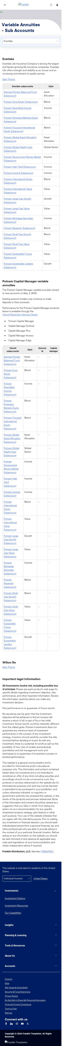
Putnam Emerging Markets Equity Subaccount (21, 119)
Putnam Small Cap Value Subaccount (16, 245)
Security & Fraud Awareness (17, 1008)
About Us (10, 973)
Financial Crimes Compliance (18, 1021)
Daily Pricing (8, 79)
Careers (8, 996)
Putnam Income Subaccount (18, 173)
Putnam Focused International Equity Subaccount (19, 129)
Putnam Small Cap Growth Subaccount (17, 236)
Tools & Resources (15, 962)
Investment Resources (16, 905)
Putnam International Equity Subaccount (18, 180)
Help (7, 1000)
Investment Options (15, 898)
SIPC (50, 851)
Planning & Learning (15, 952)
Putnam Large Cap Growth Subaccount (17, 200)
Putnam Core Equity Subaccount (21, 102)
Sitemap (8, 1030)
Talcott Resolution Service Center (19, 314)
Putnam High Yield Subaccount (20, 167)
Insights (9, 942)
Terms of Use (11, 1025)
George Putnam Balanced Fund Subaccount (20, 93)
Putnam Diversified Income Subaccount (17, 109)
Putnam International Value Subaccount (18, 190)
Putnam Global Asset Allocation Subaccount (20, 139)
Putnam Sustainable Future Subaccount (18, 255)
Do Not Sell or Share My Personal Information (25, 1017)
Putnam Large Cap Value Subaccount (17, 210)
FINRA (44, 851)
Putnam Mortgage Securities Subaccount (18, 220)
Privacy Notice (11, 1013)
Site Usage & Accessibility (16, 1004)
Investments (11, 890)
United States (41, 878)
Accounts (10, 983)
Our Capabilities (13, 913)
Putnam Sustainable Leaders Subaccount (18, 265)
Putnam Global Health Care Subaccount (18, 149)
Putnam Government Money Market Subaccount (22, 158)
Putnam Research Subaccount (19, 228)
